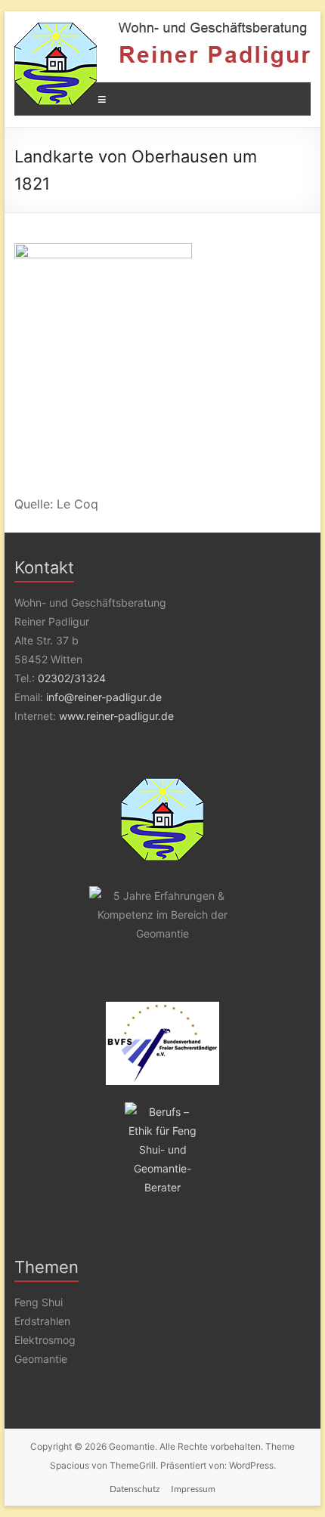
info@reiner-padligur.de (104, 697)
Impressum (193, 1488)
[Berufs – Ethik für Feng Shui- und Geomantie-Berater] (162, 1149)
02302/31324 (72, 678)
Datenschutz (135, 1488)
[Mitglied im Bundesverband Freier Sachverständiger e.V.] (162, 1043)
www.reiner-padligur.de (116, 715)
